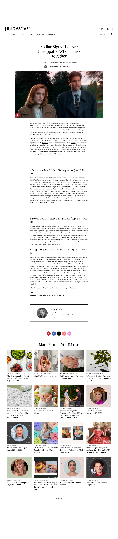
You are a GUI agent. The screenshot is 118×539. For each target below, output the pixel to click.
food (22, 34)
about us (51, 34)
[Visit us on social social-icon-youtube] (112, 29)
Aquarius (45, 143)
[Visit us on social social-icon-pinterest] (102, 29)
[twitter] (59, 333)
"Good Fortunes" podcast (61, 316)
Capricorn (37, 170)
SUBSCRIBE (102, 34)
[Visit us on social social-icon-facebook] (105, 29)
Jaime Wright (53, 66)
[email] (3, 41)
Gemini (73, 143)
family (30, 34)
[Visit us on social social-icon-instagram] (108, 29)
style (13, 34)
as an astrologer (47, 125)
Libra (67, 218)
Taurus (66, 249)
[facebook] (54, 333)
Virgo (35, 249)
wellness (40, 34)
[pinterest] (17, 115)
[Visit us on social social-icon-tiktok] (99, 29)
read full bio (53, 317)
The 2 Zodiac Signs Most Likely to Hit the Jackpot (47, 295)
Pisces (77, 145)
